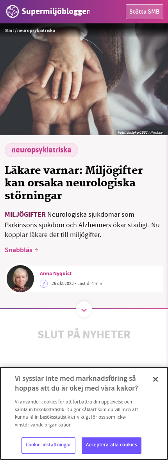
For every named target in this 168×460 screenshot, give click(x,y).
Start (9, 30)
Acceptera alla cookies (111, 445)
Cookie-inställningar (48, 445)
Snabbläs (18, 251)
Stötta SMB (144, 12)
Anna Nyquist (55, 274)
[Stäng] (155, 379)
